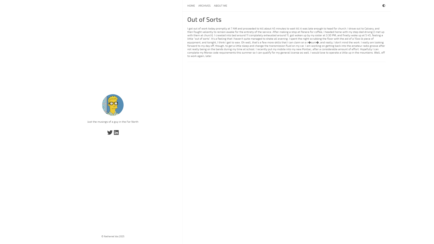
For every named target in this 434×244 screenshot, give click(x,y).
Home (191, 5)
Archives (204, 5)
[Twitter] (110, 133)
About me (220, 5)
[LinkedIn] (116, 133)
